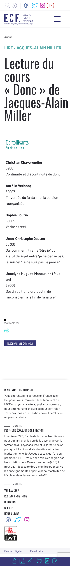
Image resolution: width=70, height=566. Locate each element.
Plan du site (36, 551)
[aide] (14, 5)
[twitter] (35, 5)
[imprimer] (6, 330)
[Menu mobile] (57, 19)
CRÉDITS (8, 508)
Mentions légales (13, 551)
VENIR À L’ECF (11, 490)
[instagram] (42, 5)
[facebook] (27, 5)
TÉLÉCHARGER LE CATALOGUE (20, 343)
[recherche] (7, 5)
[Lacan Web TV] (50, 5)
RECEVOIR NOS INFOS (15, 496)
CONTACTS (10, 502)
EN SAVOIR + (17, 426)
